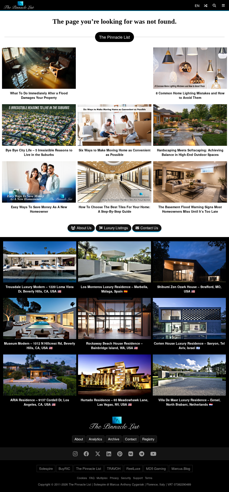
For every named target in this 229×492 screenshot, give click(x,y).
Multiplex (102, 478)
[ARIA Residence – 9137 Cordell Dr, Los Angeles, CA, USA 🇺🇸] (39, 394)
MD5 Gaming (156, 468)
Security (126, 478)
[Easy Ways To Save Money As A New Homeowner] (39, 201)
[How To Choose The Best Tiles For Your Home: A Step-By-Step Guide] (114, 201)
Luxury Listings (116, 227)
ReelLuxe (133, 468)
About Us (84, 227)
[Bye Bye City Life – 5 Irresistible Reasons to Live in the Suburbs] (39, 144)
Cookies (82, 478)
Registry (148, 439)
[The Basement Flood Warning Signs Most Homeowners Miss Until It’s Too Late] (190, 201)
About (78, 439)
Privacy (114, 478)
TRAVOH (114, 468)
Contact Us (149, 227)
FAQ (91, 478)
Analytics (95, 439)
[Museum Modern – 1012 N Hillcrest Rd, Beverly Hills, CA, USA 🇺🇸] (39, 337)
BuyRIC (64, 468)
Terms (148, 478)
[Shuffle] (206, 5)
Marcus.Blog (181, 468)
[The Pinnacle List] (114, 423)
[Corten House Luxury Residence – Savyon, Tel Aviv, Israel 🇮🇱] (189, 337)
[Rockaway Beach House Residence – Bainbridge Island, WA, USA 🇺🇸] (114, 337)
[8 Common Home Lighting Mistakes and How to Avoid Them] (190, 87)
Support (138, 478)
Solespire (46, 468)
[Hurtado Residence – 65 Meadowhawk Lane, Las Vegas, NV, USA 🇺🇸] (114, 394)
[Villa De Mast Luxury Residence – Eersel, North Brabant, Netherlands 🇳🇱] (189, 394)
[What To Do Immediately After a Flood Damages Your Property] (39, 87)
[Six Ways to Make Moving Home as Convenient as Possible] (114, 144)
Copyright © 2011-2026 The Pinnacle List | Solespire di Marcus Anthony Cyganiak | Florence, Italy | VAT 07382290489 (114, 484)
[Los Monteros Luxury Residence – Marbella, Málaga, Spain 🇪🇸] (114, 281)
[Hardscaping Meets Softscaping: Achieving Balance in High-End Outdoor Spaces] (190, 144)
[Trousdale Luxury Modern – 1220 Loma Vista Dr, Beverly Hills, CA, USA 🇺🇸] (39, 281)
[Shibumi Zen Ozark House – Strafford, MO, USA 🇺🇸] (189, 281)
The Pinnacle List (88, 468)
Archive (113, 439)
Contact (130, 439)
